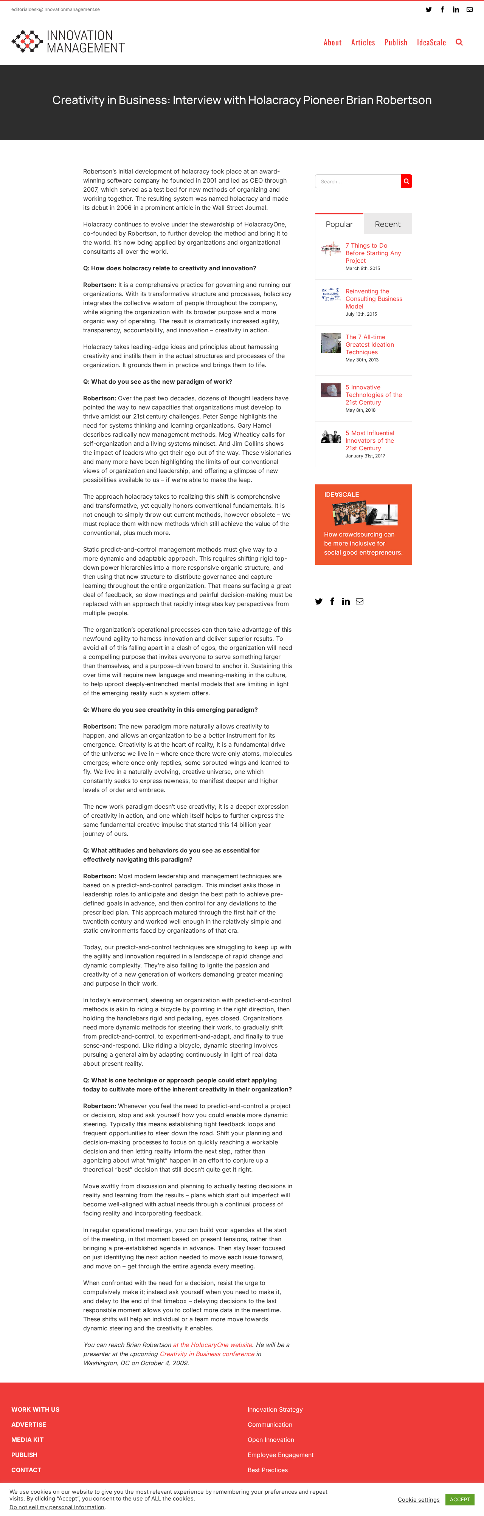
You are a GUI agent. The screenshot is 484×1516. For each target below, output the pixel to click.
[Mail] (359, 601)
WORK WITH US (35, 1409)
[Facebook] (332, 601)
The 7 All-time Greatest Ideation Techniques (370, 344)
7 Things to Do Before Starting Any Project (373, 253)
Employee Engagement (280, 1455)
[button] (459, 41)
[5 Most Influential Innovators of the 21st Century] (331, 433)
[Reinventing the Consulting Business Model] (331, 292)
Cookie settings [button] (419, 1499)
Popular (339, 224)
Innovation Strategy (275, 1409)
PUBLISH (24, 1455)
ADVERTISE (28, 1424)
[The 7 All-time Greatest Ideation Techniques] (331, 337)
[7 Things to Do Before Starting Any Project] (331, 246)
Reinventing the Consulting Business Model (374, 298)
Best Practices (268, 1470)
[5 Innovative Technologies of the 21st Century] (331, 388)
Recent (388, 224)
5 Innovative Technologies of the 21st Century (374, 394)
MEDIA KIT (27, 1439)
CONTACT (26, 1470)
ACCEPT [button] (460, 1499)
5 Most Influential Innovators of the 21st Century (370, 440)
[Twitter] (319, 601)
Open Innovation (271, 1439)
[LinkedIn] (346, 601)
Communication (270, 1424)
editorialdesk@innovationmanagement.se (55, 9)
